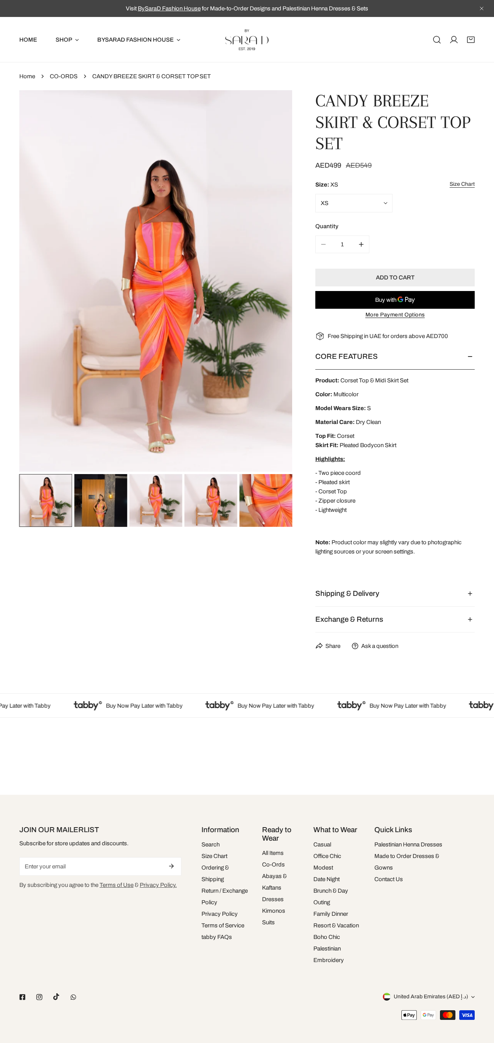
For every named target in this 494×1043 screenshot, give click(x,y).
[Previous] (37, 282)
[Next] (274, 282)
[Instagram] (39, 997)
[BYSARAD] (247, 39)
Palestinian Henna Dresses (408, 844)
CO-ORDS (64, 76)
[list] (155, 281)
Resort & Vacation (336, 925)
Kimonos (273, 911)
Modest (323, 868)
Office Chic (327, 856)
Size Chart (214, 856)
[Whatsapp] (73, 997)
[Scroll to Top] (480, 1002)
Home (27, 76)
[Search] (436, 39)
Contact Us (388, 879)
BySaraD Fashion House (169, 8)
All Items (273, 853)
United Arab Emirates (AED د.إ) (431, 996)
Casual (322, 844)
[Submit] (171, 866)
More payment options (395, 315)
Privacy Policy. (158, 885)
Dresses (273, 899)
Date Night (326, 879)
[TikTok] (56, 997)
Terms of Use (117, 885)
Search (210, 844)
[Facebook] (22, 997)
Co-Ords (273, 864)
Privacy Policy (219, 914)
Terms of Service (222, 925)
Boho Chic (326, 937)
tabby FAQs (216, 937)
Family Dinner (330, 914)
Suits (268, 922)
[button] (470, 39)
